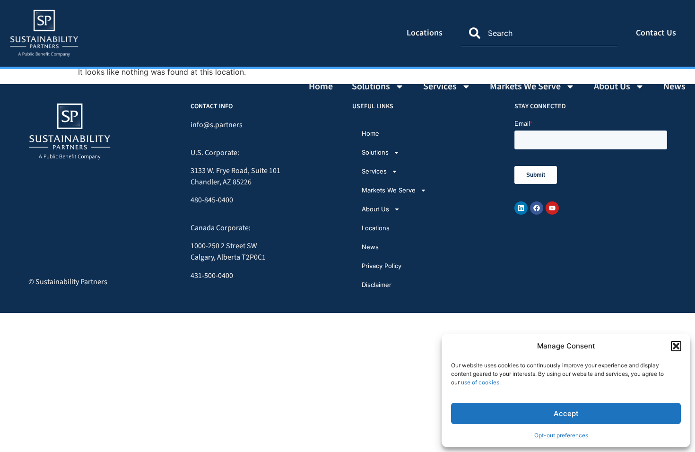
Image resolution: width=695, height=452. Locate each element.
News (674, 86)
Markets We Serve (525, 86)
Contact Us (656, 33)
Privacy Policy (381, 265)
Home (321, 86)
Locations (425, 33)
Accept (566, 413)
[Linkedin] (521, 208)
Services (440, 86)
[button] (676, 346)
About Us (612, 86)
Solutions (371, 86)
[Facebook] (536, 208)
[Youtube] (552, 208)
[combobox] (539, 33)
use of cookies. (481, 382)
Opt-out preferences (561, 435)
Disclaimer (376, 284)
